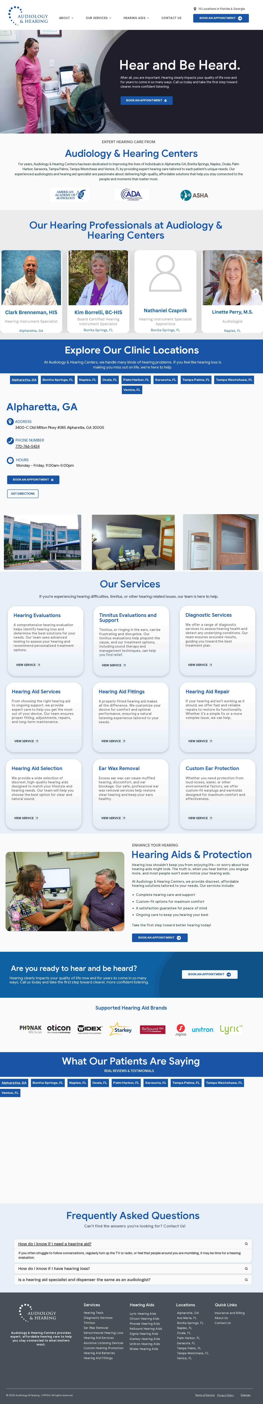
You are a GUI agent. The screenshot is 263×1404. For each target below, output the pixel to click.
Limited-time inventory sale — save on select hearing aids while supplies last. (114, 675)
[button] (250, 652)
